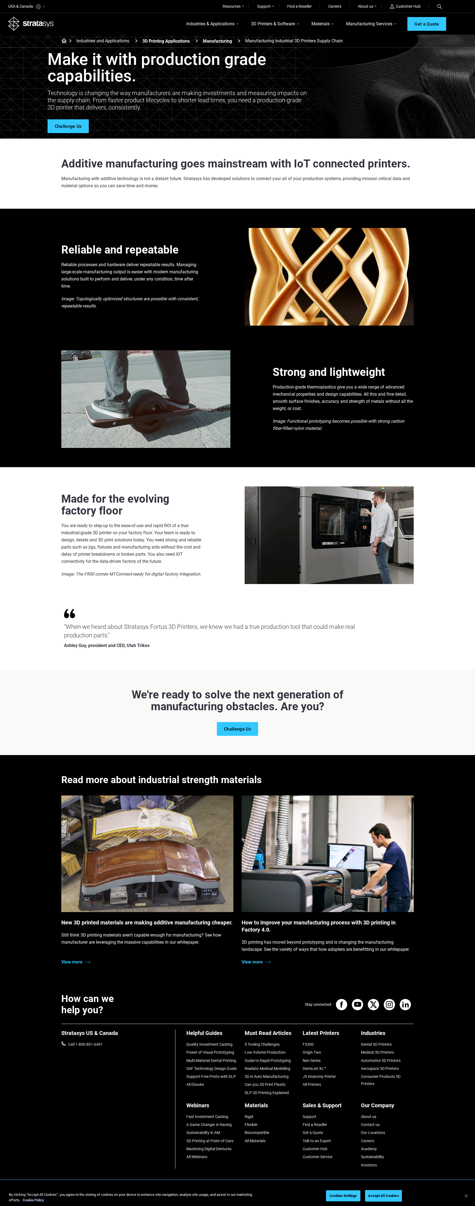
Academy (369, 1149)
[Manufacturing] (239, 40)
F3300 (308, 1044)
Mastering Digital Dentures (208, 1149)
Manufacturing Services (369, 23)
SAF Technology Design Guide (211, 1068)
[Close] (466, 1196)
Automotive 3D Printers (381, 1060)
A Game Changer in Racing (209, 1124)
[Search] (439, 6)
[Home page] (62, 41)
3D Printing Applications (166, 41)
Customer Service (317, 1157)
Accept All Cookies (383, 1196)
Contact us (370, 1124)
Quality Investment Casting (209, 1044)
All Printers (312, 1084)
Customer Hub (408, 6)
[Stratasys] (31, 24)
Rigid (249, 1116)
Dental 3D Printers (376, 1044)
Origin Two (312, 1052)
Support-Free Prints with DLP (211, 1076)
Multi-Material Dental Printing (211, 1060)
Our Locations (373, 1132)
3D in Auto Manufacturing (267, 1076)
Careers (334, 6)
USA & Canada (21, 6)
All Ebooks (195, 1084)
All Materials (255, 1141)
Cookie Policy (33, 1200)
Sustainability (372, 1157)
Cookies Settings (343, 1196)
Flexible (251, 1124)
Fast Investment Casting (207, 1116)
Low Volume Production (265, 1052)
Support (264, 6)
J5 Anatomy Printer (319, 1076)
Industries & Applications (210, 23)
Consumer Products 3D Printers (381, 1080)
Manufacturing (217, 41)
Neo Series (312, 1060)
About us (365, 6)
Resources (232, 6)
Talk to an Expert (317, 1141)
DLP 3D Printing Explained (267, 1093)
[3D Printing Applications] (197, 40)
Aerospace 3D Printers (380, 1068)
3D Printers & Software (273, 23)
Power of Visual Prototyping (210, 1052)
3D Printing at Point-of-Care (209, 1141)
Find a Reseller (299, 6)
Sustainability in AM (203, 1132)
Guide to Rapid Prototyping (268, 1060)
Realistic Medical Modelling (267, 1068)
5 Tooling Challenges (262, 1044)
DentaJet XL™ (314, 1068)
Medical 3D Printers (377, 1052)
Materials (320, 23)
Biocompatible (257, 1132)
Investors (369, 1165)
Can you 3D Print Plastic (265, 1084)
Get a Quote (313, 1132)
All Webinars (196, 1157)
